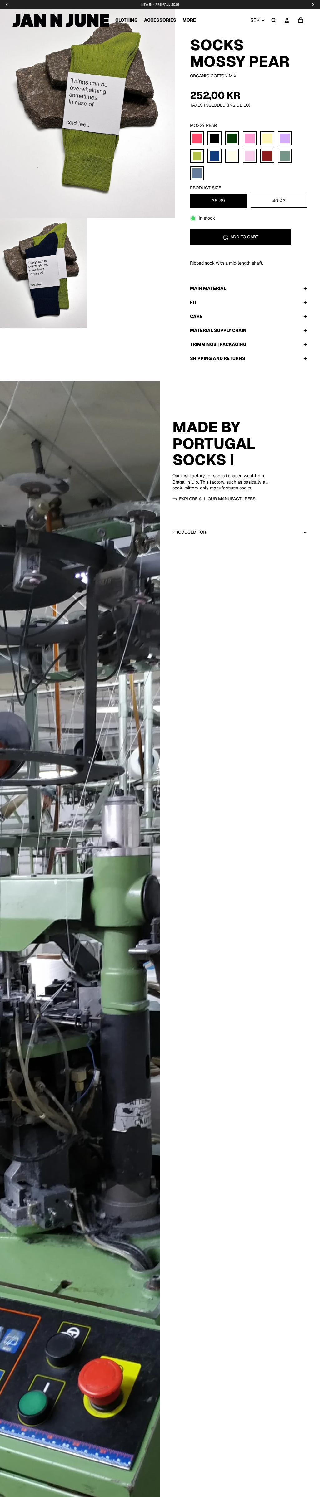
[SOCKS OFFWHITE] (232, 156)
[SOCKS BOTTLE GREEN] (232, 138)
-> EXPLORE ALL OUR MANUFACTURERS (214, 499)
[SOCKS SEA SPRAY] (285, 156)
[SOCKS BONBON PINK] (250, 138)
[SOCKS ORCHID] (250, 156)
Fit (193, 302)
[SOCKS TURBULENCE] (197, 173)
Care (196, 316)
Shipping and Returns (217, 358)
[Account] (287, 20)
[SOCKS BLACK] (215, 138)
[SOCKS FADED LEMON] (267, 138)
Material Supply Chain (218, 330)
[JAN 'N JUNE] (60, 20)
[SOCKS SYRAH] (267, 156)
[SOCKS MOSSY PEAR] (197, 156)
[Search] (274, 20)
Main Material (208, 288)
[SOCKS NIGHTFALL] (215, 156)
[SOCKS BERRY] (197, 138)
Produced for (189, 532)
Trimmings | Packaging (218, 344)
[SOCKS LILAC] (285, 138)
